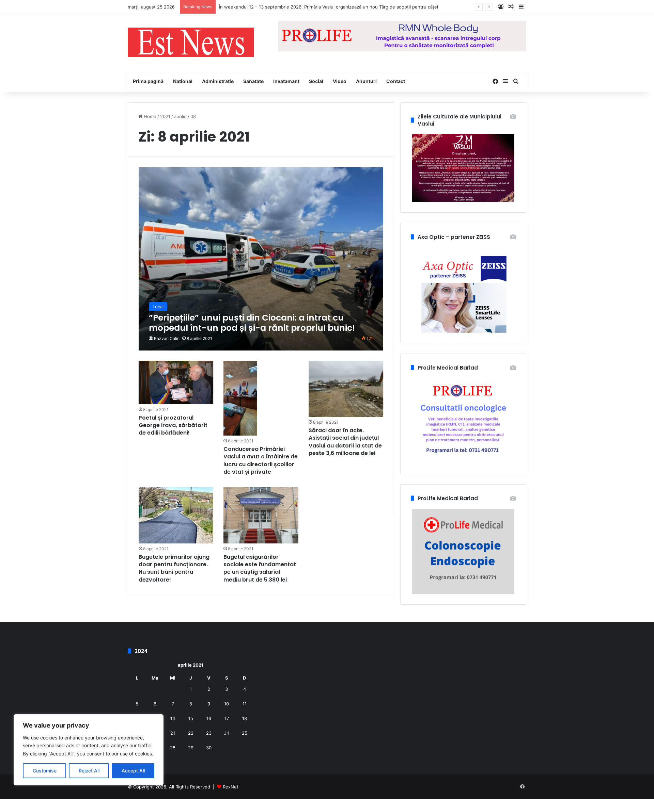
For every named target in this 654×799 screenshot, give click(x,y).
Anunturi (366, 81)
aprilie (180, 116)
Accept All (133, 770)
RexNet (230, 786)
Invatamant (286, 81)
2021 (165, 116)
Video (339, 81)
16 (208, 718)
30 (209, 747)
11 (245, 703)
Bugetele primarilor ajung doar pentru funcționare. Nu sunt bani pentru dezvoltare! (174, 568)
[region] (89, 749)
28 (172, 747)
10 (226, 703)
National (182, 81)
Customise (45, 770)
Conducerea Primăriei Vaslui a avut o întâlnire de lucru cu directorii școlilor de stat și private (260, 460)
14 (172, 718)
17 (226, 718)
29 (190, 747)
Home (149, 116)
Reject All (89, 770)
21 (172, 733)
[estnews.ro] (191, 42)
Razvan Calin (167, 338)
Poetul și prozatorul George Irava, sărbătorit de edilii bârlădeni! (173, 425)
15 (190, 718)
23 (209, 733)
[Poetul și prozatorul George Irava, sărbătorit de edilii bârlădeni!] (176, 382)
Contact (395, 81)
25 (244, 733)
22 (190, 733)
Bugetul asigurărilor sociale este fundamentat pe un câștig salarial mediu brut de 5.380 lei (259, 568)
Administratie (218, 81)
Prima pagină (148, 81)
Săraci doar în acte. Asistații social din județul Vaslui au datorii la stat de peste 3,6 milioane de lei (345, 441)
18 (244, 718)
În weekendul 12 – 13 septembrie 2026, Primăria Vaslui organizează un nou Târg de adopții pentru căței (328, 7)
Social (316, 81)
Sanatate (253, 81)
